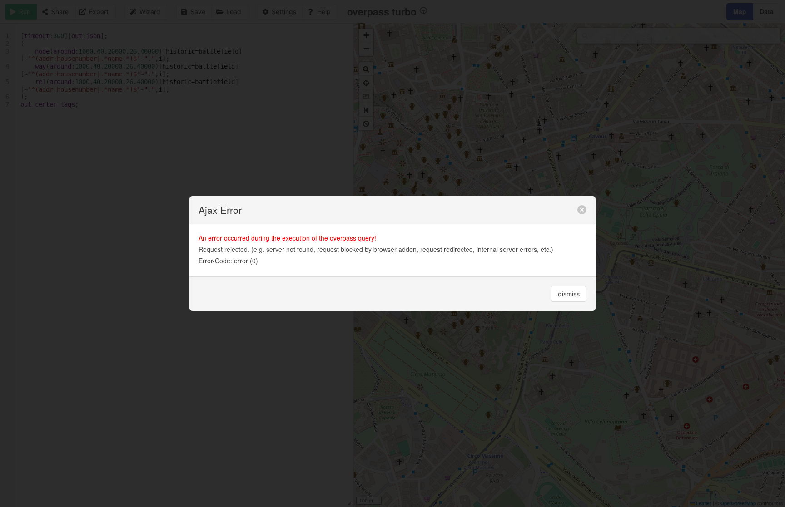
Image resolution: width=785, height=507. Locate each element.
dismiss (569, 294)
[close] (581, 209)
